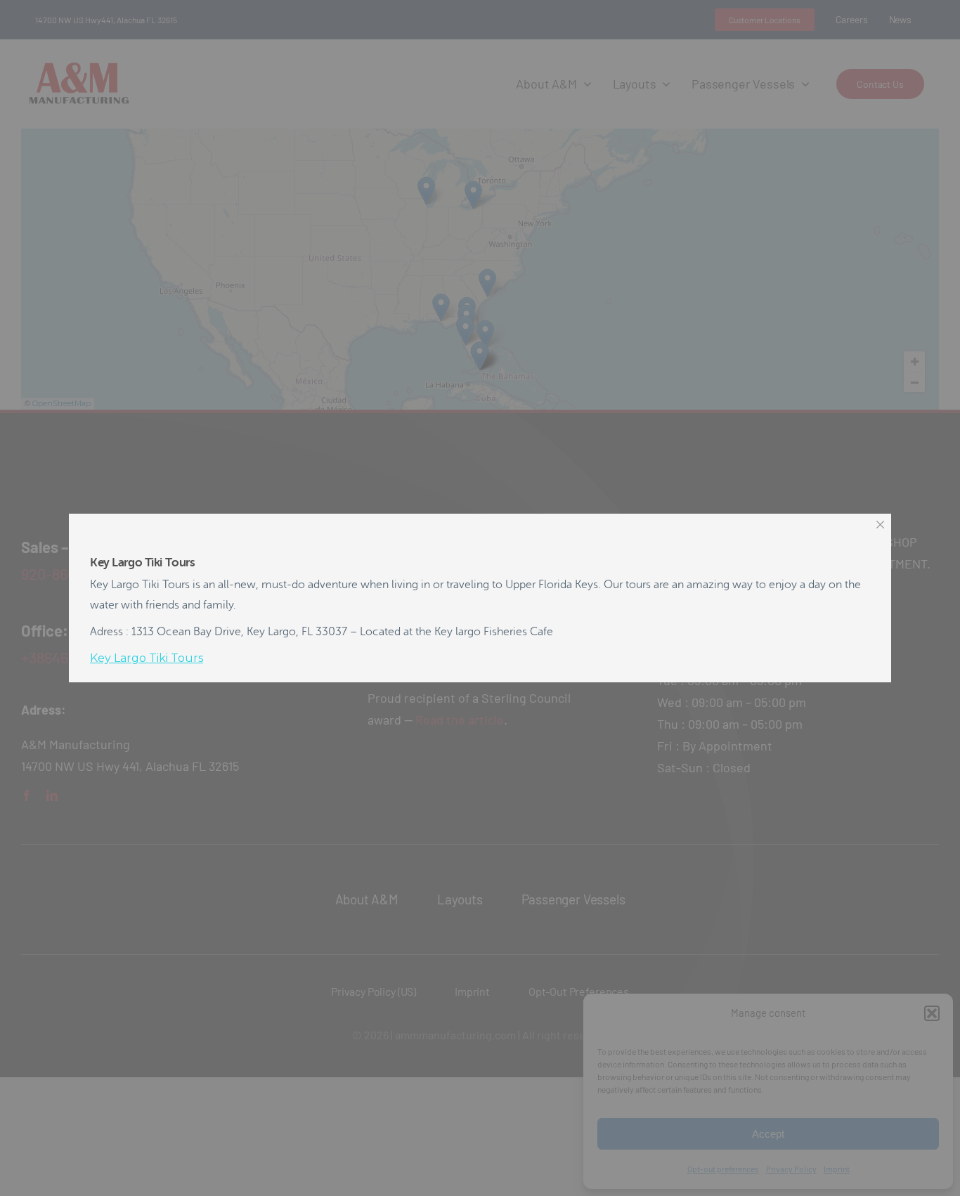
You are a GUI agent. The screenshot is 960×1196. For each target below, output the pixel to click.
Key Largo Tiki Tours (146, 658)
